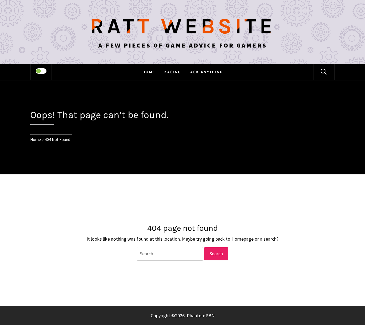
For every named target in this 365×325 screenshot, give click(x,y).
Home (148, 72)
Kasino (172, 72)
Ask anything (206, 72)
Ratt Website (182, 26)
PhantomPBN (201, 315)
